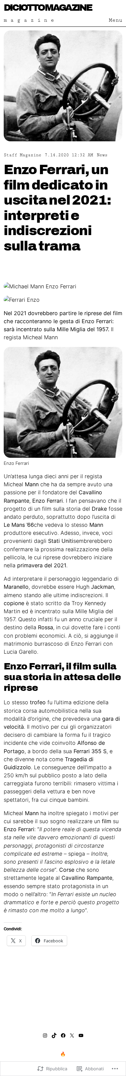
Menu (115, 20)
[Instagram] (45, 1035)
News (102, 155)
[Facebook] (63, 1035)
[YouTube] (81, 1035)
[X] (72, 1035)
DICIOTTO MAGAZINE (48, 7)
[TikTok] (54, 1035)
